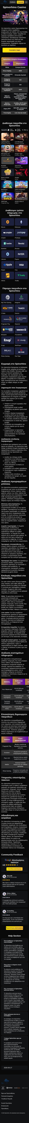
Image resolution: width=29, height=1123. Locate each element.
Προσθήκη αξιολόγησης (14, 869)
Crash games (19, 130)
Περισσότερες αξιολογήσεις (14, 928)
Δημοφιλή (4, 130)
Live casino (12, 130)
